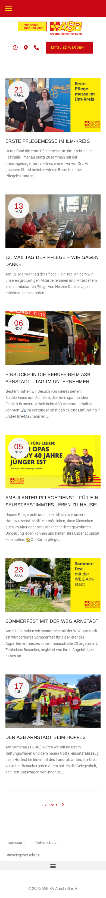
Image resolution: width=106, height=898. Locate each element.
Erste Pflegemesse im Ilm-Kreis (47, 141)
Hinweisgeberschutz (22, 855)
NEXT (56, 805)
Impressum (14, 842)
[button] (8, 8)
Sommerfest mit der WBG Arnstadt (52, 621)
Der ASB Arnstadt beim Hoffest (47, 737)
